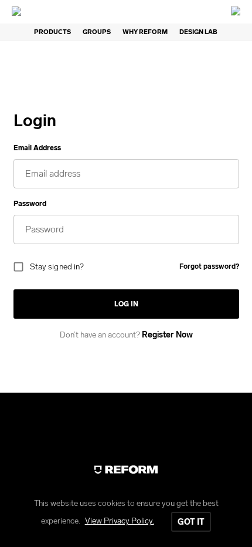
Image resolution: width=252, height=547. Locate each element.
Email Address (37, 148)
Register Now (167, 335)
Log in (126, 304)
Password (29, 204)
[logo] (126, 12)
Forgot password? (209, 266)
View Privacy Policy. (119, 521)
